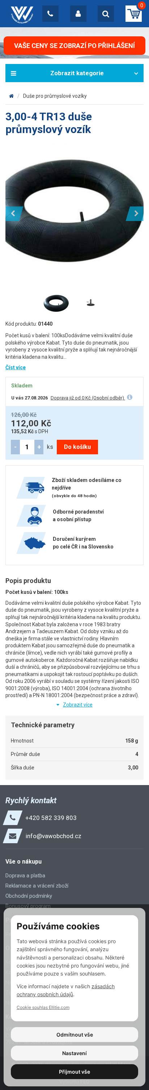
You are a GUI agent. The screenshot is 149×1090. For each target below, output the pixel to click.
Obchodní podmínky (28, 896)
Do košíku (77, 446)
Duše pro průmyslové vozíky (55, 96)
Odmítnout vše (74, 1034)
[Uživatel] (78, 13)
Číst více (15, 367)
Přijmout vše (74, 1072)
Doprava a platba (25, 875)
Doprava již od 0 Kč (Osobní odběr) (88, 398)
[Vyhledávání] (106, 13)
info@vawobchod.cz (53, 836)
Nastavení (74, 1053)
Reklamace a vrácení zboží (36, 885)
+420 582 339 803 (51, 817)
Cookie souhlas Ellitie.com (43, 1007)
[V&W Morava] (11, 96)
